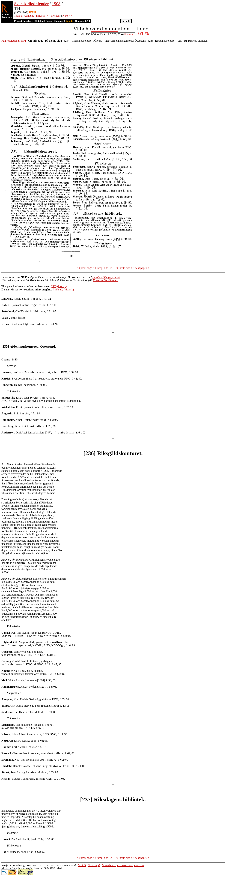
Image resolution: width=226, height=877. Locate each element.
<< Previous (54, 15)
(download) (109, 865)
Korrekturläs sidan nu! (105, 280)
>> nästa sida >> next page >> (133, 267)
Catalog (39, 21)
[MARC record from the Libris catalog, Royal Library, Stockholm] (32, 12)
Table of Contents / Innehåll (29, 15)
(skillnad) (58, 289)
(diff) (53, 286)
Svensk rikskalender (31, 3)
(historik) (69, 289)
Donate (69, 21)
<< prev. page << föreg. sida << (94, 267)
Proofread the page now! (106, 277)
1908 (56, 3)
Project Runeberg (23, 21)
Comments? (81, 21)
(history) (62, 286)
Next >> (67, 15)
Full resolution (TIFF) (13, 40)
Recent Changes (54, 21)
